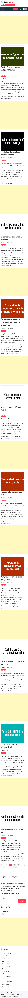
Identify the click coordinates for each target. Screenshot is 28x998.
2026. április (5, 963)
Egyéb (4, 914)
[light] (22, 9)
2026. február (6, 969)
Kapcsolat (10, 996)
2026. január (5, 971)
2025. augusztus (7, 981)
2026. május (5, 961)
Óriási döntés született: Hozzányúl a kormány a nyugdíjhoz (10, 322)
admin (3, 73)
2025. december (6, 974)
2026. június (5, 958)
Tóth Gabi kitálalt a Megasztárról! (9, 745)
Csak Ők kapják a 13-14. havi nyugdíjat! (12, 663)
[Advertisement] (14, 30)
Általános (3, 75)
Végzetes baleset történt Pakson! (11, 408)
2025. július (5, 984)
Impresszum (16, 996)
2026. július (5, 956)
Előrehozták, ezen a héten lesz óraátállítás (11, 238)
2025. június (5, 986)
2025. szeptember (7, 979)
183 (15, 866)
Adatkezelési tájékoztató (16, 994)
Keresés (3, 898)
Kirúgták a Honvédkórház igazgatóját (11, 578)
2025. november (7, 976)
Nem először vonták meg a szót (11, 493)
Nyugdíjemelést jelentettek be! (12, 830)
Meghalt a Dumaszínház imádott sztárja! (10, 153)
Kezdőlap (6, 994)
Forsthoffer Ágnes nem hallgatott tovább (10, 68)
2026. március (6, 966)
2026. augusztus (7, 953)
